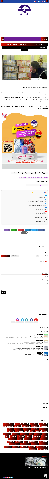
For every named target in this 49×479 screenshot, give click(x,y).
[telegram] (39, 1)
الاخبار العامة (9, 429)
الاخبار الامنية (34, 429)
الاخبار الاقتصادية (43, 429)
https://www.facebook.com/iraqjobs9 (41, 209)
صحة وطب (44, 436)
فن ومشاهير (28, 436)
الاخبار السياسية (18, 429)
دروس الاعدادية (15, 434)
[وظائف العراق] (24, 10)
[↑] (24, 476)
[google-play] (44, 1)
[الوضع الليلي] (45, 475)
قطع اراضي (13, 436)
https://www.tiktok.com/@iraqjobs (41, 221)
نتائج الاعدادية (23, 446)
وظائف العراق (36, 477)
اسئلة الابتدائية (43, 426)
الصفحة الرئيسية (30, 47)
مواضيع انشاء (34, 444)
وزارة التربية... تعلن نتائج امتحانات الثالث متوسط (33, 342)
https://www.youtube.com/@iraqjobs (41, 213)
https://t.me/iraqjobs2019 (43, 197)
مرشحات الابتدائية (12, 439)
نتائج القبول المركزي (42, 449)
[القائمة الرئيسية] (2, 39)
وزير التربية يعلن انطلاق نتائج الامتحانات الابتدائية (33, 354)
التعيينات (44, 431)
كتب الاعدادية (35, 439)
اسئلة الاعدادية (34, 426)
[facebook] (40, 1)
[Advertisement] (24, 27)
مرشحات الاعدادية (43, 441)
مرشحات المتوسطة (32, 441)
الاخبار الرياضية (26, 429)
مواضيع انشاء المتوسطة (41, 446)
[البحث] (2, 1)
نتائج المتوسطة (33, 449)
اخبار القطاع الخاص (43, 423)
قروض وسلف (23, 47)
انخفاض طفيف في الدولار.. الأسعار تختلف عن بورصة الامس (38, 468)
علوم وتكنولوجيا (36, 436)
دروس (31, 434)
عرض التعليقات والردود (5, 255)
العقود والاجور (10, 431)
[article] (13, 240)
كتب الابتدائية (43, 439)
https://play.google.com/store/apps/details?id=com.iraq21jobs (33, 177)
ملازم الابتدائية (18, 441)
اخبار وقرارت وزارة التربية (8, 423)
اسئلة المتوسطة (26, 426)
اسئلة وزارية (17, 426)
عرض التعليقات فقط (15, 255)
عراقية (46, 471)
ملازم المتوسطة (43, 444)
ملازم (25, 441)
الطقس (26, 431)
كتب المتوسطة (27, 439)
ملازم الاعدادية (10, 441)
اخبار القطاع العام (33, 423)
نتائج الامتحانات (15, 446)
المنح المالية (37, 434)
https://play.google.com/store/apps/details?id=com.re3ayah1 (37, 205)
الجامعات (38, 431)
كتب (6, 436)
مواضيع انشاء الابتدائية (25, 444)
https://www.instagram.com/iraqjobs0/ (41, 217)
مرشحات (19, 439)
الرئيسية (43, 39)
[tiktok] (37, 1)
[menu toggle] (47, 1)
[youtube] (35, 1)
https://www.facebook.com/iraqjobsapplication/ (37, 185)
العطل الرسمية (19, 431)
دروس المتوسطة (6, 434)
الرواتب (32, 431)
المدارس (44, 434)
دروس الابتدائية (24, 434)
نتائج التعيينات (7, 446)
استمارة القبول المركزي (7, 426)
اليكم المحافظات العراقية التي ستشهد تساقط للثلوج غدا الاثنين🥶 (29, 348)
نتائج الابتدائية (31, 446)
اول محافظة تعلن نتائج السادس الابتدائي (35, 336)
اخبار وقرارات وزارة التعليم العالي (21, 423)
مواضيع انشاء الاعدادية (14, 444)
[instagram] (42, 1)
